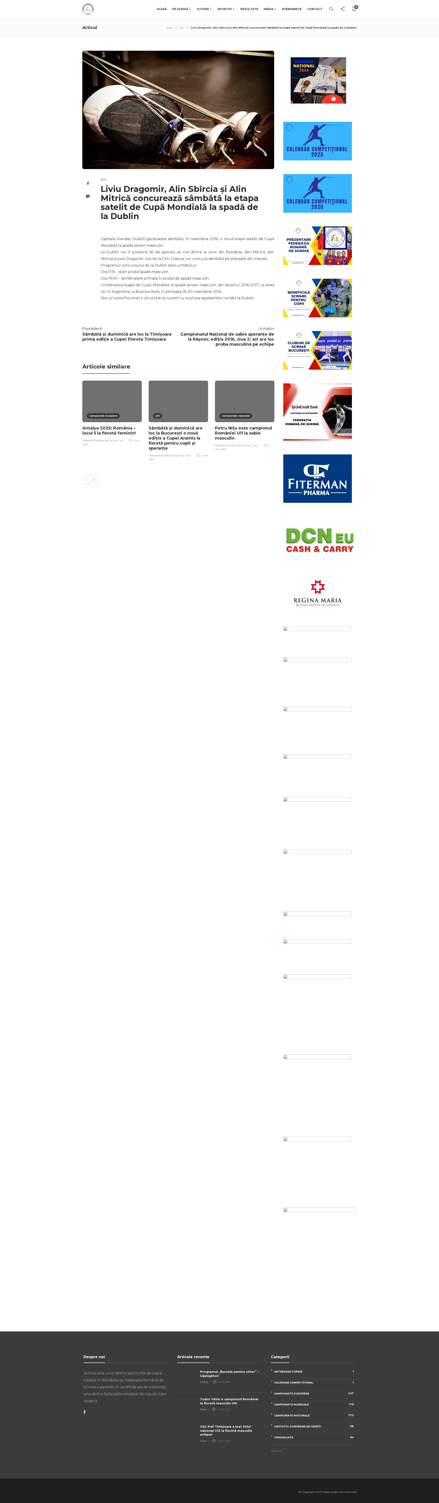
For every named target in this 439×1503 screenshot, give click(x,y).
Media (268, 9)
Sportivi (224, 9)
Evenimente (292, 9)
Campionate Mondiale (314, 1404)
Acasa (169, 27)
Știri (181, 27)
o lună (204, 1382)
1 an (120, 440)
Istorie (203, 9)
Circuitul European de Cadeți (314, 1426)
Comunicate (314, 1437)
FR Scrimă (180, 9)
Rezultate (249, 9)
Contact (314, 9)
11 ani (188, 455)
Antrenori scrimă (314, 1371)
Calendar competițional (314, 1382)
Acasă (162, 9)
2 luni (254, 445)
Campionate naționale (236, 415)
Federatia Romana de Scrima (99, 440)
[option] (112, 414)
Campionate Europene (103, 415)
